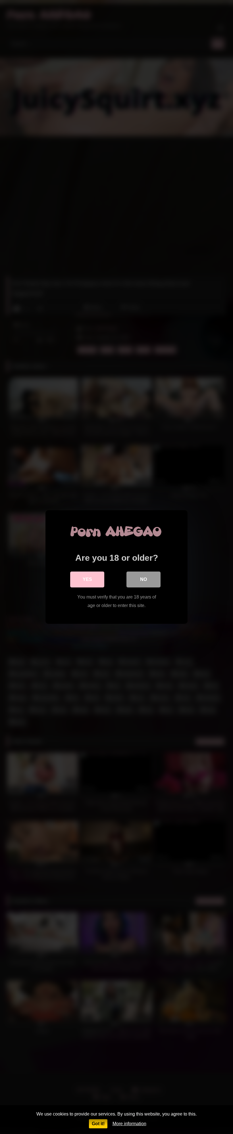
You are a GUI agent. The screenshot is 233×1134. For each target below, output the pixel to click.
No (143, 579)
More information (129, 1123)
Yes (87, 579)
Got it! (98, 1123)
